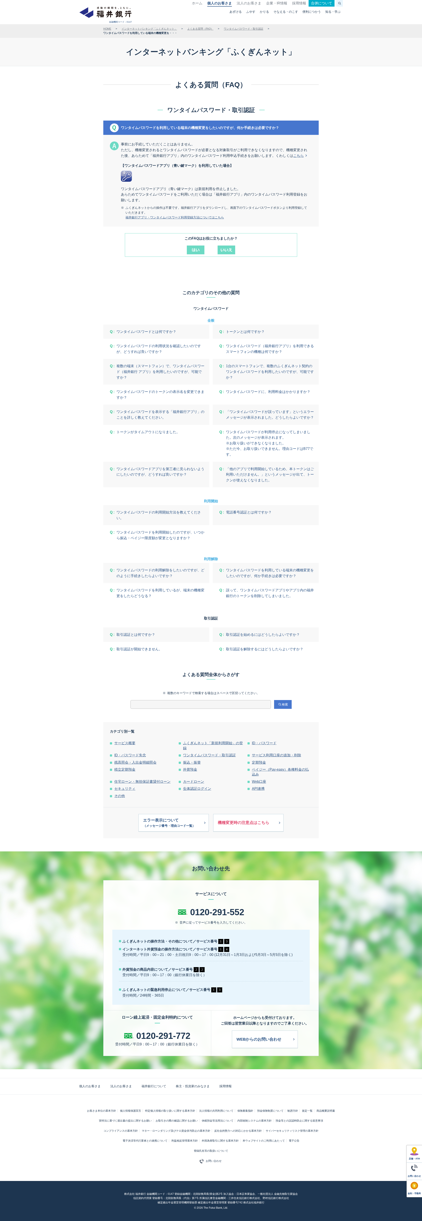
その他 (119, 796)
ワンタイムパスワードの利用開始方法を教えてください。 (158, 515)
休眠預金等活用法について (217, 1120)
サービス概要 (124, 743)
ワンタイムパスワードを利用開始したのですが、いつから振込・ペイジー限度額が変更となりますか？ (160, 535)
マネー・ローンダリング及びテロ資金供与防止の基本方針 (176, 1130)
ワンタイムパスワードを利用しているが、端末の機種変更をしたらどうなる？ (160, 593)
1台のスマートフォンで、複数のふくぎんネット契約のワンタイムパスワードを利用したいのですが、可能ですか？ (270, 371)
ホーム (197, 3)
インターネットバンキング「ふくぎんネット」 (149, 28)
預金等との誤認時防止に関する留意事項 (299, 1120)
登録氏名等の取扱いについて (211, 1150)
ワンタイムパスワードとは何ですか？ (146, 332)
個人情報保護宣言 (130, 1110)
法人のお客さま (249, 3)
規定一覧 (307, 1110)
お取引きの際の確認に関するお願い (177, 1120)
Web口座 (259, 781)
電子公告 (294, 1140)
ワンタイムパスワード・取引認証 (243, 28)
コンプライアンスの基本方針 (121, 1130)
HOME (107, 28)
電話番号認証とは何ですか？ (249, 512)
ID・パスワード (264, 743)
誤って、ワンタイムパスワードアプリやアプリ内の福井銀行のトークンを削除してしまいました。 (270, 593)
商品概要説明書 (325, 1110)
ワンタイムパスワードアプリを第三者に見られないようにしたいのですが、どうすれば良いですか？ (160, 472)
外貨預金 (190, 769)
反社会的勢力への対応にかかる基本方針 (238, 1130)
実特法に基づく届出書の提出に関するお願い (125, 1120)
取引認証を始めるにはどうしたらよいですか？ (263, 634)
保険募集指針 (245, 1110)
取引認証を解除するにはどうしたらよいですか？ (264, 649)
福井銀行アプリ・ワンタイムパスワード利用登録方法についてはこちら (175, 217)
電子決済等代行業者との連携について (145, 1140)
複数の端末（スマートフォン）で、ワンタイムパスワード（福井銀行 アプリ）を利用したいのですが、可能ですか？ (160, 371)
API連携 (258, 788)
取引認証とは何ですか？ (135, 634)
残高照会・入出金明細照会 (135, 762)
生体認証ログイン (197, 788)
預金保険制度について (270, 1110)
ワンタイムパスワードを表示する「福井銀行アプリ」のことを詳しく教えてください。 (160, 414)
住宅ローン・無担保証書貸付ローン (142, 781)
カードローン (193, 781)
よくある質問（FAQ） (200, 28)
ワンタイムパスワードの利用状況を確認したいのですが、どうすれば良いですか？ (158, 349)
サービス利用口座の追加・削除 (276, 755)
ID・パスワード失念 (130, 755)
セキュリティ (124, 788)
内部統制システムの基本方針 (254, 1120)
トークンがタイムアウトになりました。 (148, 432)
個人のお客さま (219, 3)
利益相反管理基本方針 (184, 1140)
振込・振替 (192, 762)
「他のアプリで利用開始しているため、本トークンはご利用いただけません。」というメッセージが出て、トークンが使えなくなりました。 (270, 474)
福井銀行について (154, 1086)
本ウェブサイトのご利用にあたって (264, 1140)
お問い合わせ (214, 1160)
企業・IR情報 (276, 3)
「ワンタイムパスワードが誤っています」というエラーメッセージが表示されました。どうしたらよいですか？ (270, 414)
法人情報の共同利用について (216, 1110)
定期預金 (259, 762)
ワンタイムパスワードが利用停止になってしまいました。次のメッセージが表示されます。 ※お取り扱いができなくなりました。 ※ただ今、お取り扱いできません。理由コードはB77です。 (269, 443)
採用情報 (299, 3)
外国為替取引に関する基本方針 (220, 1140)
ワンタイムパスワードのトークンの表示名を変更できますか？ (160, 394)
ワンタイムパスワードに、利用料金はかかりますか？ (268, 392)
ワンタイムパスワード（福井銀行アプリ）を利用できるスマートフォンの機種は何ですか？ (270, 349)
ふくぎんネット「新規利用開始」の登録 (213, 745)
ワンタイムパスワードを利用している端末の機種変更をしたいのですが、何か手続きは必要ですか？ (270, 573)
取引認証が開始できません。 (139, 649)
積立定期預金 (124, 769)
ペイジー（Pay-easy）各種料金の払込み (280, 772)
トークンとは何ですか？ (245, 332)
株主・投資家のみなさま (193, 1086)
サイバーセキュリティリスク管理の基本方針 (292, 1130)
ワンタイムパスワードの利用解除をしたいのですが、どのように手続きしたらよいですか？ (160, 573)
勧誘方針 (292, 1110)
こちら (298, 156)
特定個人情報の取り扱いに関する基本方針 (170, 1110)
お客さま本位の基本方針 (101, 1110)
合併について (321, 3)
